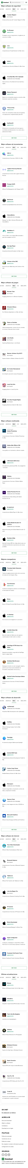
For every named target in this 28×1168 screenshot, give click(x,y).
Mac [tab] (14, 9)
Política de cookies (6, 1141)
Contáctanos (5, 1125)
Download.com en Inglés (7, 1128)
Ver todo (14, 138)
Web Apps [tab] (23, 9)
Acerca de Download (6, 1120)
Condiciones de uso (6, 1138)
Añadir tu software (6, 1123)
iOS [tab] (18, 9)
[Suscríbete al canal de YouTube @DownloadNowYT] (9, 1155)
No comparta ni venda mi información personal (12, 1144)
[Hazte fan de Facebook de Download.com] (3, 1155)
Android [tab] (8, 9)
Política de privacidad (6, 1136)
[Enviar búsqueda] (10, 2)
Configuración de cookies (8, 1146)
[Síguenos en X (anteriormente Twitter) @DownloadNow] (6, 1155)
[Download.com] (5, 2)
